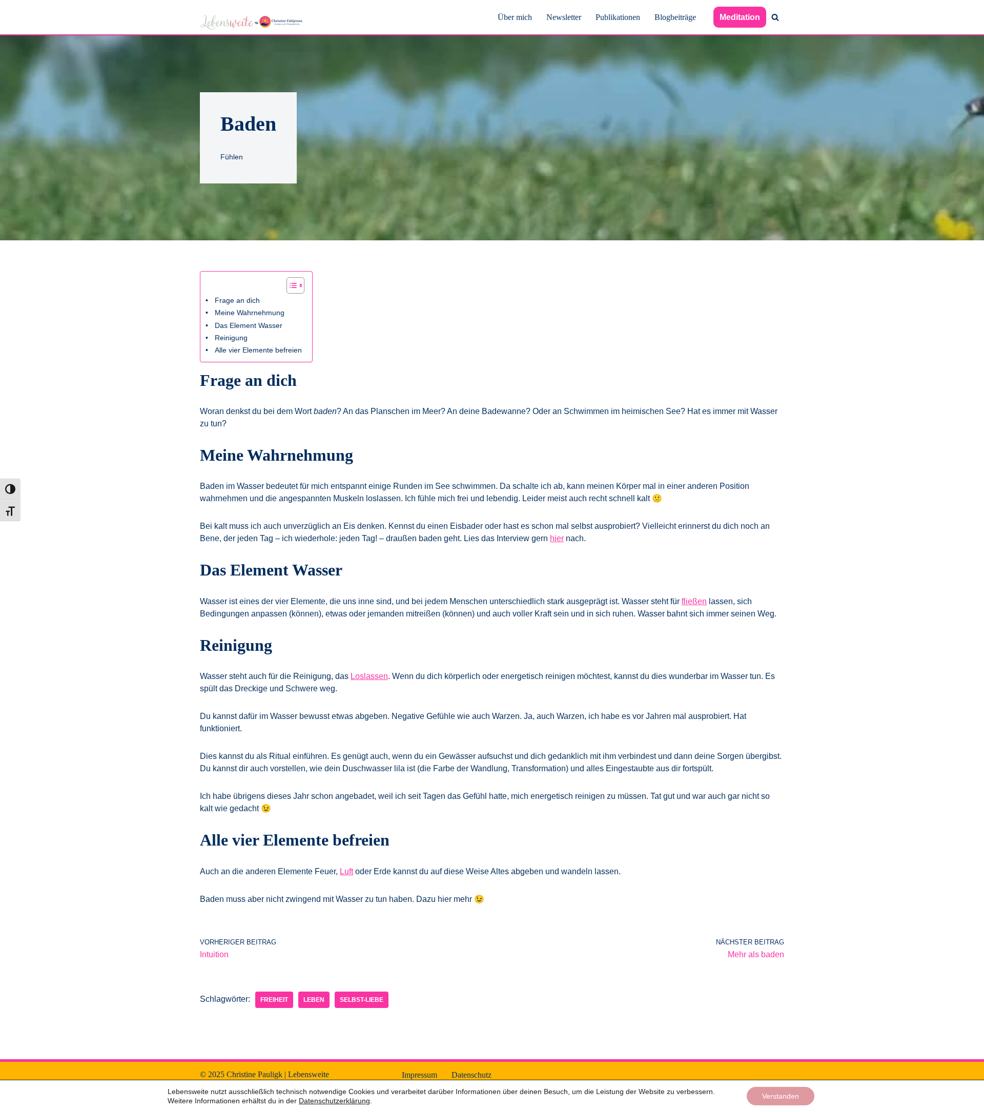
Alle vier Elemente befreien (258, 350)
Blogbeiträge (675, 17)
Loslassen (369, 676)
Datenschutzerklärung (334, 1101)
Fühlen (231, 157)
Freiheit (274, 999)
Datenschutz (471, 1074)
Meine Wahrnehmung (249, 312)
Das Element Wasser (248, 325)
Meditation (740, 17)
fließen (694, 601)
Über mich (515, 17)
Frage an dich (237, 300)
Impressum (419, 1074)
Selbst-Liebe (361, 999)
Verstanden (780, 1096)
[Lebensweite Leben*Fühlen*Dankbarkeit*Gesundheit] (251, 22)
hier (557, 538)
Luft (346, 871)
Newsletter (563, 17)
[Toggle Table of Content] (290, 285)
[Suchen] (775, 17)
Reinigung (231, 338)
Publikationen (618, 17)
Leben (313, 999)
